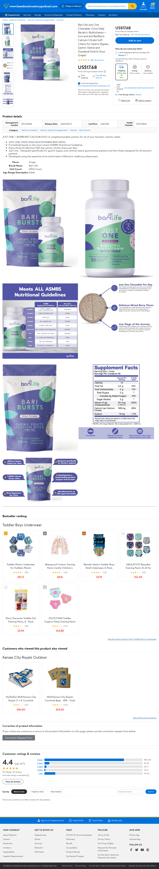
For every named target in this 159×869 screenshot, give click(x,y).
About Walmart (9, 835)
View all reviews (12, 781)
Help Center (78, 820)
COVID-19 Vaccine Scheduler (79, 835)
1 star (41, 773)
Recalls (69, 843)
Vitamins (60, 20)
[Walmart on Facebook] (131, 850)
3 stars (40, 766)
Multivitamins (84, 130)
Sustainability (9, 851)
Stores (37, 839)
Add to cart (135, 40)
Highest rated (37, 791)
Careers (101, 14)
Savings (37, 14)
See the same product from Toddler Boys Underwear (132, 639)
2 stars (40, 770)
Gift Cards (39, 851)
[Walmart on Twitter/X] (136, 850)
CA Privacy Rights (106, 843)
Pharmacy (90, 14)
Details (138, 95)
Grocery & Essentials (54, 14)
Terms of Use (103, 835)
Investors (7, 847)
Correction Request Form (18, 737)
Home (4, 20)
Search (151, 791)
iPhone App (134, 835)
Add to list (125, 100)
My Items (113, 14)
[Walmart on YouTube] (142, 850)
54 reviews (99, 60)
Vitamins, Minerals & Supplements (41, 20)
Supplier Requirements (13, 856)
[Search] (132, 6)
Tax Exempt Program (75, 856)
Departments (14, 14)
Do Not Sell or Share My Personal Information (108, 856)
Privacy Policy (104, 839)
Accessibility (71, 847)
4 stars (40, 763)
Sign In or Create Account (52, 820)
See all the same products (145, 717)
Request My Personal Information (107, 849)
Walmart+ (39, 847)
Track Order (97, 820)
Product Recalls (73, 851)
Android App (134, 839)
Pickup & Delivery (74, 14)
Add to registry (145, 100)
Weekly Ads (116, 820)
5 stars (40, 760)
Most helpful (56, 791)
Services (27, 14)
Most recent (19, 791)
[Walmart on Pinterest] (148, 850)
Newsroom (8, 843)
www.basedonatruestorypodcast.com (94, 85)
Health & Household (17, 20)
